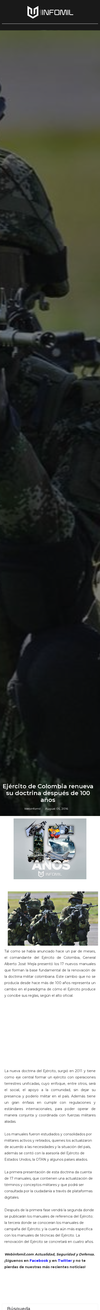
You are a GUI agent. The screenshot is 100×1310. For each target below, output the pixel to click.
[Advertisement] (50, 1035)
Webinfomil (32, 808)
